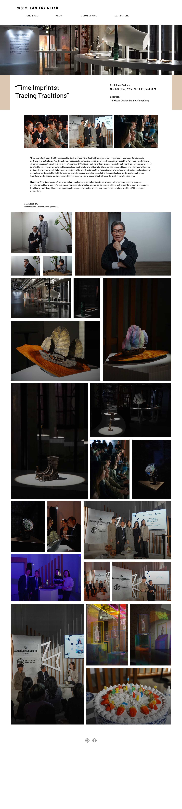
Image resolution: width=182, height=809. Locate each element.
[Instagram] (87, 740)
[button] (46, 131)
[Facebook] (94, 740)
